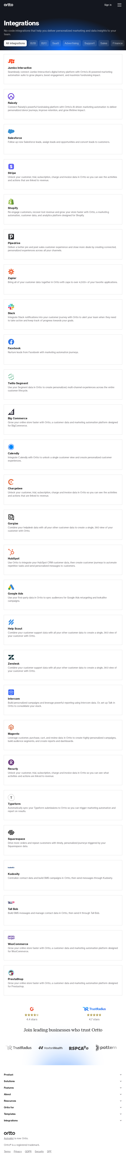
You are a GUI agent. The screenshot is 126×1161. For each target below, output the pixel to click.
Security (39, 1151)
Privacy (18, 1151)
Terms (7, 1151)
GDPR (28, 1151)
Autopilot (9, 1138)
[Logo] (8, 5)
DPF (49, 1151)
